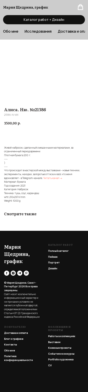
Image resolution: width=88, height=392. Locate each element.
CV (50, 365)
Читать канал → (52, 178)
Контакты (10, 344)
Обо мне (9, 350)
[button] (80, 7)
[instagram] (13, 273)
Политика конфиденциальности (18, 358)
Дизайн (52, 268)
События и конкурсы (61, 353)
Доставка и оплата (16, 333)
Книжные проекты (59, 348)
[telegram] (19, 273)
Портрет (54, 262)
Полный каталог (58, 251)
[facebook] (6, 273)
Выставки (54, 342)
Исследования (38, 31)
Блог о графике (13, 339)
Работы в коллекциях (61, 336)
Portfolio (53, 359)
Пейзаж (53, 257)
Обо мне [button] (10, 31)
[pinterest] (26, 273)
